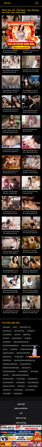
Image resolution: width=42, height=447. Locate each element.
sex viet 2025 (6, 393)
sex (21, 413)
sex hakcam (6, 327)
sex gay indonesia (25, 364)
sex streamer (6, 342)
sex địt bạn (28, 338)
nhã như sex (21, 386)
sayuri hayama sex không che (20, 375)
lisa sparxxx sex (32, 379)
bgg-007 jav (26, 334)
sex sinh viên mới (8, 382)
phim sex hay (21, 418)
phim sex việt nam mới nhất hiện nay (24, 360)
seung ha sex (7, 390)
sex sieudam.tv (7, 334)
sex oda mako (18, 393)
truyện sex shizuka (8, 353)
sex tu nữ (17, 334)
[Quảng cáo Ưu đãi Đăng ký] (21, 433)
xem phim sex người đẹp (10, 364)
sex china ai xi (7, 331)
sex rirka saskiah (32, 386)
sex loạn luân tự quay (9, 371)
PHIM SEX (7, 3)
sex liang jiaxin (20, 382)
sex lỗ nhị (5, 375)
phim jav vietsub (16, 338)
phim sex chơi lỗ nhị (8, 386)
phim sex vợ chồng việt (23, 353)
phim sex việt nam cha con (21, 342)
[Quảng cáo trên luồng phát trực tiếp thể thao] (21, 444)
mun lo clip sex (30, 390)
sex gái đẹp (14, 349)
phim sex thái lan (21, 408)
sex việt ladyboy (23, 371)
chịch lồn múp (7, 360)
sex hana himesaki (8, 379)
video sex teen (7, 356)
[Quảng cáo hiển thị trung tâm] (21, 34)
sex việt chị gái (19, 356)
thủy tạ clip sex (26, 367)
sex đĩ (15, 327)
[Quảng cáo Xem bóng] (21, 427)
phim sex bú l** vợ (25, 327)
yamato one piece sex (26, 349)
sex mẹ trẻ (6, 338)
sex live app (34, 371)
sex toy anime (21, 379)
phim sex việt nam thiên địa (10, 345)
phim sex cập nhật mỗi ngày (11, 367)
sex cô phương (18, 390)
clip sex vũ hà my (19, 331)
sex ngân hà (30, 331)
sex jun (5, 349)
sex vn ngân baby (33, 382)
